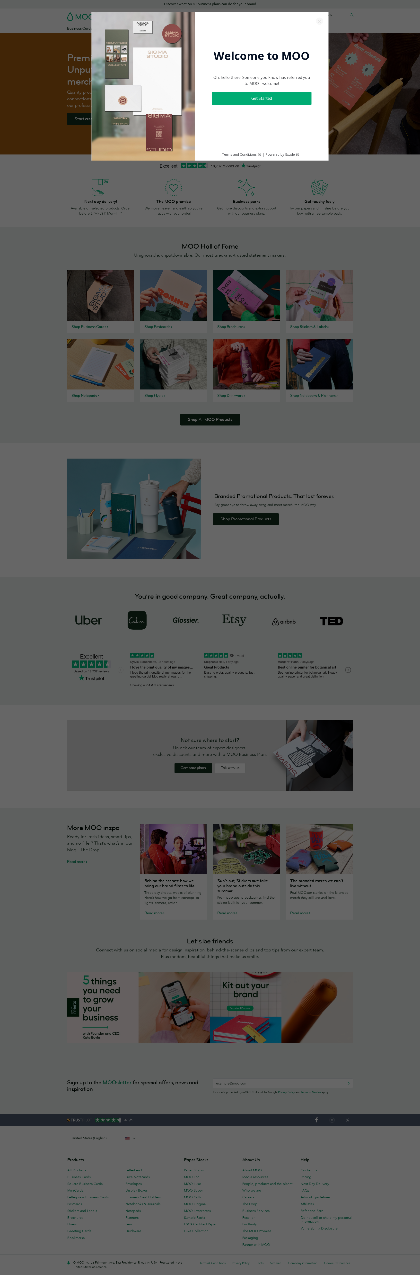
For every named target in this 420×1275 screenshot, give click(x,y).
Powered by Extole (280, 154)
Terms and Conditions (239, 154)
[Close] (319, 21)
